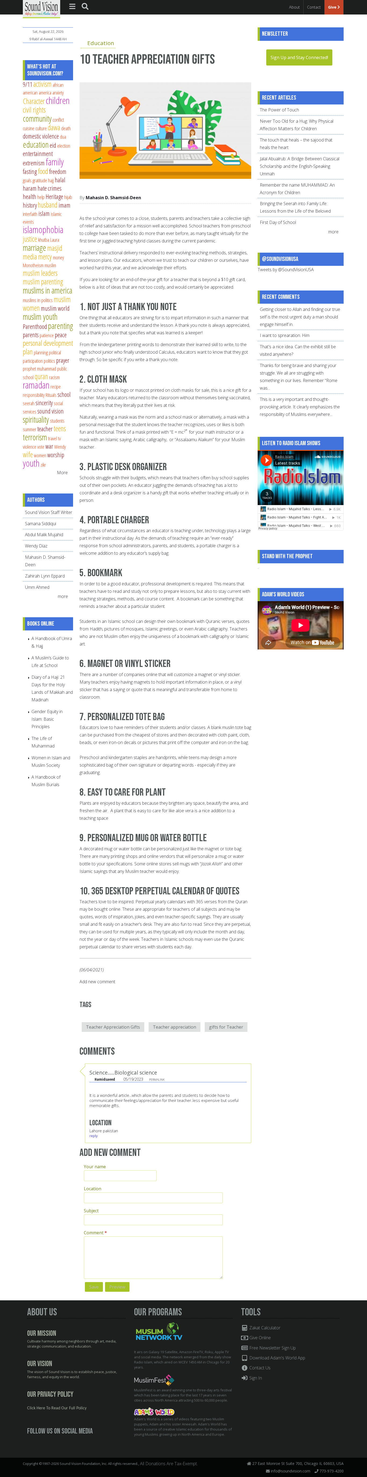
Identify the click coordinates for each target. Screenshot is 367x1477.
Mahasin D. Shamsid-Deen (113, 198)
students (57, 420)
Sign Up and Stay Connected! (299, 57)
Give (332, 7)
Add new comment (97, 982)
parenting (60, 325)
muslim (50, 265)
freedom (57, 171)
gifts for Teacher (226, 1027)
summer (29, 429)
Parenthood (35, 326)
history (30, 205)
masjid (54, 248)
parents (31, 335)
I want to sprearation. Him (285, 335)
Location (92, 1189)
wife (28, 454)
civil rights (34, 110)
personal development (48, 343)
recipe (56, 386)
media (30, 257)
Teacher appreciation (174, 1027)
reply (93, 1135)
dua (63, 136)
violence (29, 446)
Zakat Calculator (264, 1328)
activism (42, 84)
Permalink (156, 1079)
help (41, 197)
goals (27, 180)
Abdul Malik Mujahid (44, 535)
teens (60, 428)
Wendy (60, 446)
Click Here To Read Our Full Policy (57, 1408)
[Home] (41, 8)
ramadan (36, 385)
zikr (43, 464)
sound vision (50, 411)
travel (52, 438)
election (63, 145)
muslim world (55, 308)
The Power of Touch (279, 110)
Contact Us (259, 1368)
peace (61, 335)
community (37, 118)
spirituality (36, 419)
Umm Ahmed (37, 587)
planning (41, 352)
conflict (58, 119)
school (64, 394)
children (58, 100)
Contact (314, 7)
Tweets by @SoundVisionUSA (286, 270)
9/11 (27, 84)
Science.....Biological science (123, 1072)
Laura (54, 239)
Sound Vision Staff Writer (48, 512)
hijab (68, 197)
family (55, 161)
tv (59, 438)
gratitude (40, 180)
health (29, 196)
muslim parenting (43, 281)
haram (30, 188)
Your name (95, 1167)
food (43, 171)
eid (53, 145)
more (63, 596)
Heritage (54, 196)
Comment (95, 1233)
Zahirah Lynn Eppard (45, 576)
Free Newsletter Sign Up (272, 1348)
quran (41, 376)
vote (40, 446)
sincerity (44, 402)
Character (34, 101)
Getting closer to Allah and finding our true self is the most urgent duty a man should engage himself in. (300, 316)
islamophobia (43, 229)
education (36, 144)
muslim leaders (40, 273)
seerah (28, 403)
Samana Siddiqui (40, 524)
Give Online (259, 1338)
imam (64, 205)
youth (31, 463)
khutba (43, 239)
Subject (91, 1211)
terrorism (35, 437)
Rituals (51, 394)
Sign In (255, 1378)
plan (28, 352)
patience (47, 335)
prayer (62, 360)
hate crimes (50, 188)
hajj (51, 180)
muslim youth (40, 316)
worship (55, 455)
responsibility (34, 394)
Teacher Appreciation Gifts (113, 1027)
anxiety (58, 92)
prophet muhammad (39, 368)
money (58, 257)
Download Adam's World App (276, 1358)
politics (49, 360)
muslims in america (47, 290)
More (62, 473)
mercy (45, 257)
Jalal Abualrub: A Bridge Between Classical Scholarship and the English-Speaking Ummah (299, 166)
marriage (34, 247)
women (40, 455)
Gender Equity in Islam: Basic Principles (47, 719)
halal (60, 180)
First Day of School (278, 222)
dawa (54, 127)
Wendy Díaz (36, 546)
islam (44, 213)
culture (41, 128)
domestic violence (41, 136)
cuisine (28, 128)
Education (100, 43)
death (66, 128)
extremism (34, 163)
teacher (45, 428)
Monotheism (33, 265)
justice (30, 239)
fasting (30, 171)
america (45, 92)
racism (54, 377)
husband (47, 205)
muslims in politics (38, 300)
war (49, 446)
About (294, 7)
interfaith (30, 213)
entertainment (38, 153)
